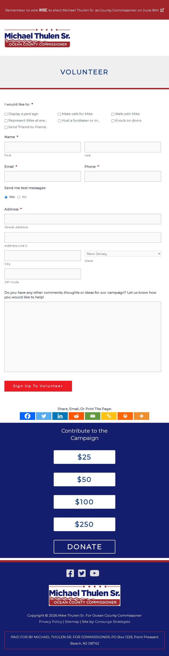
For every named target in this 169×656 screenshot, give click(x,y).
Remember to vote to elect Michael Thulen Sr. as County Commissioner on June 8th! (82, 10)
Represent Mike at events (28, 120)
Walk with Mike (127, 114)
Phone (91, 166)
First (8, 155)
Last (88, 155)
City (8, 264)
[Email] (92, 416)
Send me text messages (24, 188)
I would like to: (18, 104)
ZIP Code (12, 282)
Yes (12, 197)
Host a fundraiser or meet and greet (82, 120)
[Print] (125, 416)
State (89, 260)
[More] (141, 416)
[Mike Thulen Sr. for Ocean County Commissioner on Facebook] (71, 575)
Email (10, 166)
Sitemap (72, 622)
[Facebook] (27, 416)
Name (11, 137)
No (24, 197)
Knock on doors (128, 120)
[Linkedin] (60, 416)
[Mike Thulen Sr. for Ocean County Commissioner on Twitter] (83, 575)
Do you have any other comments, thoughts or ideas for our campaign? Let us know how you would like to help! (80, 294)
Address (13, 209)
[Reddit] (76, 416)
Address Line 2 (16, 245)
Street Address (16, 227)
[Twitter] (43, 416)
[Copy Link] (109, 416)
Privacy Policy (50, 622)
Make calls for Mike (77, 114)
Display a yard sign (23, 114)
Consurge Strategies (112, 622)
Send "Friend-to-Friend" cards (28, 127)
